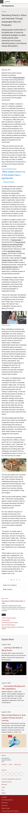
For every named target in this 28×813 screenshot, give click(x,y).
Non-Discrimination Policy (7, 800)
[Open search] (26, 1)
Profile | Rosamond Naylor (9, 618)
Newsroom (4, 784)
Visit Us (11, 764)
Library (3, 787)
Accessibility (5, 797)
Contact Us (4, 764)
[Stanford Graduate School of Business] (7, 2)
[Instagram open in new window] (12, 774)
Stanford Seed (16, 240)
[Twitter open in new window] (3, 774)
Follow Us (4, 770)
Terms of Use (5, 805)
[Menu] (1, 1)
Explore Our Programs (10, 585)
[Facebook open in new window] (8, 774)
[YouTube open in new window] (16, 774)
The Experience (8, 6)
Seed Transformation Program (14, 259)
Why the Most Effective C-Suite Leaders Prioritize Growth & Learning (14, 718)
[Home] (4, 755)
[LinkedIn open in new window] (21, 774)
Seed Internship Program (10, 267)
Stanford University (6, 808)
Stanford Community (6, 782)
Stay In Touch (17, 764)
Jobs (3, 790)
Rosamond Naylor (19, 77)
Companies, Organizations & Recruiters (11, 779)
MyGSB (4, 793)
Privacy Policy (5, 802)
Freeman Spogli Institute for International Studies (13, 243)
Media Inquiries (7, 589)
